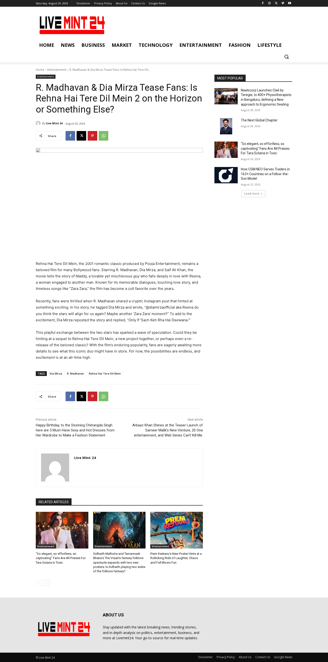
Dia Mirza (56, 373)
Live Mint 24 (54, 123)
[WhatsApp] (103, 136)
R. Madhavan (75, 373)
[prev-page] (39, 583)
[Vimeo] (282, 3)
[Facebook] (263, 3)
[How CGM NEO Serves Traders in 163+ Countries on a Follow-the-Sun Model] (226, 175)
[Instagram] (269, 3)
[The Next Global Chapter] (226, 126)
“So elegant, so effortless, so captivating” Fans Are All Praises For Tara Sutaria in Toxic (61, 558)
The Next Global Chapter (259, 120)
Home (40, 70)
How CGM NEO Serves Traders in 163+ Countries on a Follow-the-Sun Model (265, 173)
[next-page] (46, 583)
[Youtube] (289, 3)
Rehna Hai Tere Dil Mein (105, 373)
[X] (276, 3)
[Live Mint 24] (39, 123)
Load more (251, 193)
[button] (286, 56)
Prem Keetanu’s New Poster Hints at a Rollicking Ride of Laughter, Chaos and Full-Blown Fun (176, 558)
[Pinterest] (92, 136)
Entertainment (56, 70)
